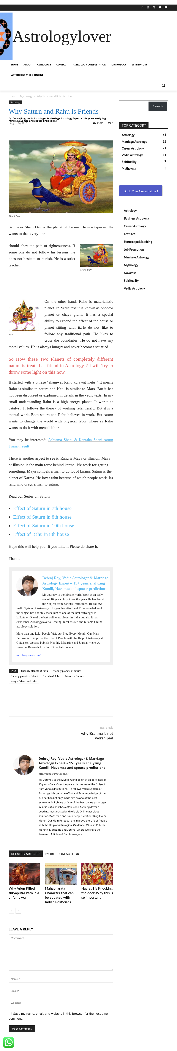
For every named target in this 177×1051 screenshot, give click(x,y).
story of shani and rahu (24, 681)
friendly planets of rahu (34, 670)
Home (12, 96)
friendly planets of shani (24, 676)
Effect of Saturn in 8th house (42, 517)
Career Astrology (135, 226)
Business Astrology (136, 218)
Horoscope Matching (138, 242)
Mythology (26, 96)
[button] (163, 85)
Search (158, 106)
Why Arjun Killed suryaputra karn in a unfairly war (24, 893)
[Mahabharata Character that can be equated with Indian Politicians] (61, 874)
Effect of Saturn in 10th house (43, 525)
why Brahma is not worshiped (97, 736)
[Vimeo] (159, 7)
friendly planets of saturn (67, 670)
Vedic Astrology (134, 288)
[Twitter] (154, 7)
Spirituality (131, 280)
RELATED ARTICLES (25, 854)
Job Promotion (134, 249)
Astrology (130, 210)
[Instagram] (147, 7)
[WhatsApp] (23, 128)
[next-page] (18, 911)
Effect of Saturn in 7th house (42, 508)
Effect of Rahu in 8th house (41, 534)
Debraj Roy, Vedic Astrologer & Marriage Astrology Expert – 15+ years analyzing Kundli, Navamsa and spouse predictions (72, 763)
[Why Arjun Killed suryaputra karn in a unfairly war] (24, 874)
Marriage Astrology (136, 257)
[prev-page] (11, 911)
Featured (130, 234)
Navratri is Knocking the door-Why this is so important (97, 893)
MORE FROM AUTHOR (62, 854)
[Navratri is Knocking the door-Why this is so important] (97, 874)
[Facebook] (141, 7)
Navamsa (130, 273)
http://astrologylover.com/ (53, 773)
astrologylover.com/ (28, 655)
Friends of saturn (74, 676)
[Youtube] (165, 7)
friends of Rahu (51, 676)
